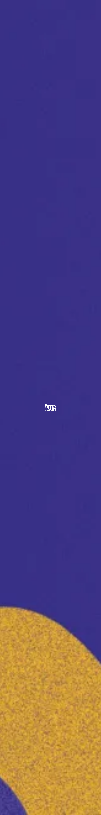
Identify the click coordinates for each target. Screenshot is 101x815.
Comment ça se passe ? (48, 26)
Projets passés (74, 57)
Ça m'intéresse (75, 26)
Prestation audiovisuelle (68, 13)
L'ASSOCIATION (28, 6)
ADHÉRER (74, 2)
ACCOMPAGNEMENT (54, 6)
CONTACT (81, 2)
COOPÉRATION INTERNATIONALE (72, 6)
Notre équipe (84, 13)
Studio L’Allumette (66, 17)
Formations (65, 45)
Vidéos (73, 30)
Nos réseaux (46, 57)
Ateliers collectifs (47, 45)
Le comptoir (84, 17)
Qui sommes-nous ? (48, 13)
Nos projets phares (47, 30)
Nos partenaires (75, 53)
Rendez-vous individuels (49, 38)
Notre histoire (46, 17)
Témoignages (84, 45)
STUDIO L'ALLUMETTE (90, 6)
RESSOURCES (65, 2)
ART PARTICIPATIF (41, 6)
